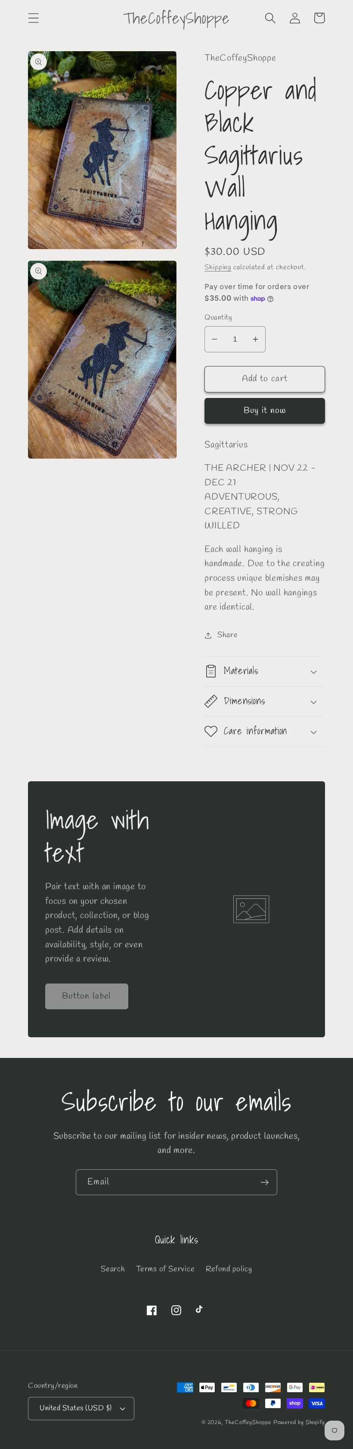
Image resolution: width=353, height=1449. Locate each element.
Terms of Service (165, 1269)
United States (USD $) (76, 1408)
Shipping (217, 267)
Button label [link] (86, 996)
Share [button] (227, 635)
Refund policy (229, 1269)
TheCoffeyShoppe (248, 1422)
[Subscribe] (264, 1182)
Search (113, 1269)
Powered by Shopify (299, 1422)
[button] (33, 18)
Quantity (218, 318)
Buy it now (265, 410)
